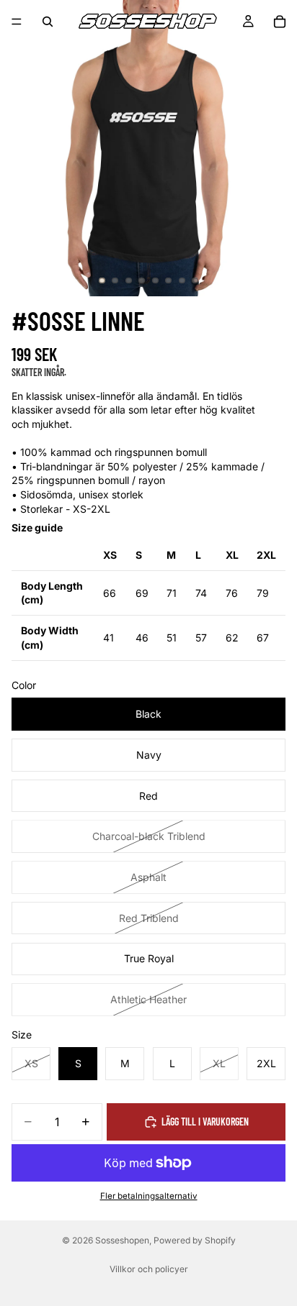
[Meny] (16, 21)
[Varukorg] (280, 21)
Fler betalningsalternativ (149, 1196)
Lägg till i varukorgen (205, 1121)
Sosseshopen (122, 1240)
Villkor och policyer (149, 1269)
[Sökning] (47, 21)
